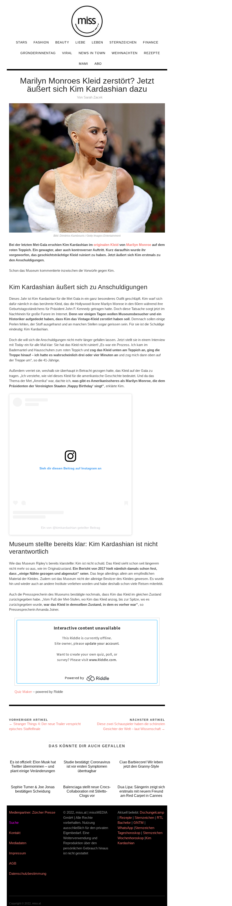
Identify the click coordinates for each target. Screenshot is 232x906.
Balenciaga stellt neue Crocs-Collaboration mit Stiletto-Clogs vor (87, 791)
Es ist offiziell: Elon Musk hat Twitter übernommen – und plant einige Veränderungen (33, 766)
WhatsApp (125, 828)
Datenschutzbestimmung (27, 873)
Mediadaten (17, 843)
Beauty (62, 42)
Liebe (80, 42)
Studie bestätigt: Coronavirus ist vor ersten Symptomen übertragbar (87, 766)
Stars (21, 42)
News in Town (92, 53)
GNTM (138, 822)
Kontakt (14, 833)
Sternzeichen (123, 42)
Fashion (41, 42)
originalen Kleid (106, 245)
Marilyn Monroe (138, 245)
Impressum (17, 853)
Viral (67, 53)
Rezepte (152, 53)
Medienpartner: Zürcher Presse (32, 812)
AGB (12, 863)
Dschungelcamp (152, 812)
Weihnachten (125, 53)
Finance (150, 42)
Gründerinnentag (38, 53)
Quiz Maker (23, 692)
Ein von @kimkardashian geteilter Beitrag (70, 527)
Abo (98, 63)
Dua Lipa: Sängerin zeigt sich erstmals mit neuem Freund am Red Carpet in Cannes (141, 791)
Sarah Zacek (93, 97)
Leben (97, 42)
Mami (83, 63)
